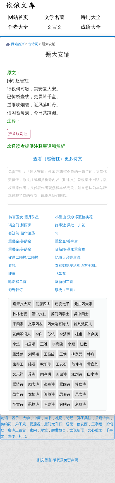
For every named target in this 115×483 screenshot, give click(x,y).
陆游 (31, 364)
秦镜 (12, 265)
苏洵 (31, 374)
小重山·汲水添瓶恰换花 (74, 217)
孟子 (15, 418)
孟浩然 (18, 354)
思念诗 (80, 394)
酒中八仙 (39, 314)
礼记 (59, 418)
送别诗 (76, 374)
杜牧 (83, 344)
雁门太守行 (53, 424)
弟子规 (20, 424)
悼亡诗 (80, 384)
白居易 (30, 344)
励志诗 (33, 384)
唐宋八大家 (22, 304)
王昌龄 (49, 354)
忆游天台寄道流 (67, 257)
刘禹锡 (33, 354)
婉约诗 (64, 404)
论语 (4, 418)
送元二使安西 (77, 424)
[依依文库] (21, 6)
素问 (33, 430)
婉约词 (6, 424)
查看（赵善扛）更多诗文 (57, 158)
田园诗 (61, 374)
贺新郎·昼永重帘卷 (70, 249)
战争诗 (18, 394)
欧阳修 (45, 364)
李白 (39, 334)
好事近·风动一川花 (70, 225)
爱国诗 (64, 384)
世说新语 (77, 430)
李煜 (16, 344)
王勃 (63, 354)
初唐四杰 (43, 304)
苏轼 (51, 334)
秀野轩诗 (15, 290)
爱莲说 (35, 424)
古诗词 (33, 44)
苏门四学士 (60, 314)
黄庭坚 (92, 364)
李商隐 (57, 344)
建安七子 (62, 304)
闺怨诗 (49, 394)
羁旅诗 (33, 404)
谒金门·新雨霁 (19, 225)
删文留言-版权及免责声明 (57, 460)
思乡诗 (64, 394)
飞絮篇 (60, 273)
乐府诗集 (102, 418)
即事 (12, 273)
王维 (43, 344)
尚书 (48, 418)
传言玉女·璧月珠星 (24, 217)
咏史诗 (49, 404)
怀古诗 (18, 404)
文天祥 (18, 374)
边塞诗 (49, 384)
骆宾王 (18, 364)
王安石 (61, 364)
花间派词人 (22, 334)
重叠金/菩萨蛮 (19, 241)
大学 (26, 418)
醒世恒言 (58, 430)
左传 (11, 436)
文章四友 (35, 324)
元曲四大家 (83, 304)
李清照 (64, 334)
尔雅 (44, 430)
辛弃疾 (92, 334)
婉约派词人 (83, 324)
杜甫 (78, 334)
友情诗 (33, 394)
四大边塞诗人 (58, 324)
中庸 (37, 418)
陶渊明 (45, 374)
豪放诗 (80, 404)
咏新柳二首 (17, 282)
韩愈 (90, 354)
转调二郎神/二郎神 (23, 257)
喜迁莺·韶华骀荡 (21, 233)
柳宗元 (76, 354)
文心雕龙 (95, 430)
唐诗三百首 (17, 430)
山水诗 (92, 374)
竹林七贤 (20, 314)
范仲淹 (76, 364)
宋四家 (18, 324)
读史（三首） (66, 290)
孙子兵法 (84, 418)
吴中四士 (81, 314)
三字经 (96, 424)
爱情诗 (18, 384)
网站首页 (18, 17)
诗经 (69, 418)
